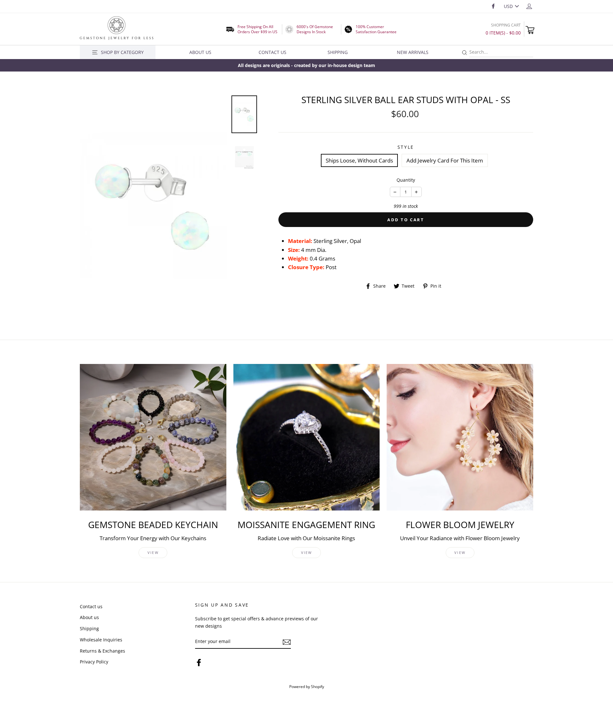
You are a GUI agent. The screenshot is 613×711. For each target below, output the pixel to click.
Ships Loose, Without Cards (359, 160)
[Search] (464, 53)
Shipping (338, 52)
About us (89, 617)
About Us (200, 52)
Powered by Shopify (306, 686)
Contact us (91, 606)
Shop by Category (122, 52)
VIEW (153, 552)
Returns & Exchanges (102, 651)
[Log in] (529, 6)
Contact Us (272, 52)
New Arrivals (412, 52)
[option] (306, 65)
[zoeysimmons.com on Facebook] (199, 662)
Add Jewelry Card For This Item (444, 160)
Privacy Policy (94, 662)
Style (405, 147)
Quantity (406, 180)
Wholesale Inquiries (101, 640)
